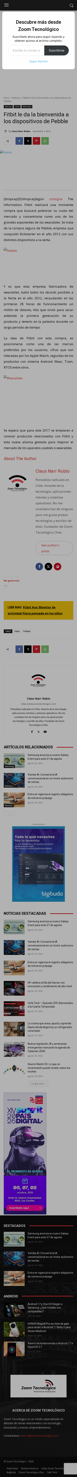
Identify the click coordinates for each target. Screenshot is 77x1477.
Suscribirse (56, 50)
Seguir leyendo (38, 61)
